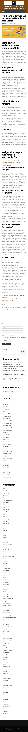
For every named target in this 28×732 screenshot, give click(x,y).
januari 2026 (7, 418)
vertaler (6, 694)
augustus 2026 (8, 402)
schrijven (6, 652)
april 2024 (6, 467)
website (6, 699)
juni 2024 (6, 463)
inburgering (7, 568)
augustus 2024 (8, 458)
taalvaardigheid (20, 289)
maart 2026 (7, 413)
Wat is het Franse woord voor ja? (11, 160)
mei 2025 (6, 437)
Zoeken (5, 349)
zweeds (6, 713)
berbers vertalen (8, 504)
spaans (6, 657)
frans (5, 535)
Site (2, 331)
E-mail (3, 327)
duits (5, 521)
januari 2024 (7, 474)
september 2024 (8, 456)
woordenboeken (5, 292)
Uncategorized (7, 678)
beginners (6, 502)
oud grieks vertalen (9, 626)
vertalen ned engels (21, 291)
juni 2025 (6, 435)
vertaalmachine (8, 685)
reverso (6, 633)
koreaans (6, 584)
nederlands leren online (10, 617)
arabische (6, 497)
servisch (6, 654)
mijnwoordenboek (8, 601)
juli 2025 (6, 432)
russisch (6, 647)
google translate (8, 544)
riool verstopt (7, 640)
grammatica (7, 549)
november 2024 (8, 451)
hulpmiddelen (13, 284)
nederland (6, 610)
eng (5, 528)
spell (5, 659)
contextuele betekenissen (15, 283)
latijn (5, 591)
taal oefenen (7, 666)
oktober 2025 (7, 425)
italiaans (6, 577)
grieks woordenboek (9, 556)
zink (5, 708)
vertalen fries (7, 690)
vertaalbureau (7, 683)
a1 (5, 488)
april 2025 (6, 439)
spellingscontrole (8, 662)
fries (5, 537)
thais (5, 671)
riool (5, 636)
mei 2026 (6, 409)
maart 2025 (7, 442)
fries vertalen (7, 540)
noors (5, 622)
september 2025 (8, 427)
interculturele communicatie (15, 286)
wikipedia (6, 701)
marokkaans (7, 596)
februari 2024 (7, 472)
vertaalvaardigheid (6, 291)
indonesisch (7, 570)
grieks (5, 551)
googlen (6, 547)
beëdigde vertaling (8, 500)
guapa (5, 561)
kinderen (6, 582)
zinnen (6, 711)
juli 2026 (6, 404)
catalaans (6, 511)
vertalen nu (7, 692)
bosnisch (6, 509)
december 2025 (8, 420)
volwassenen (7, 697)
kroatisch (6, 587)
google (6, 542)
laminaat (6, 589)
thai (5, 669)
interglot (6, 572)
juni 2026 (6, 406)
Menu (3, 11)
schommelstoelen (8, 650)
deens (5, 514)
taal (5, 664)
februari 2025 (7, 444)
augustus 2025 (8, 430)
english (6, 533)
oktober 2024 (7, 453)
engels (8, 284)
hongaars (6, 565)
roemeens (6, 643)
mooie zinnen (7, 605)
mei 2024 (6, 465)
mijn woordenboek (8, 598)
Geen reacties (12, 23)
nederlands (4, 287)
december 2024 (8, 449)
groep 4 (6, 558)
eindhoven (6, 526)
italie (5, 579)
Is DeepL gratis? (7, 165)
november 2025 (8, 423)
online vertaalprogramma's (14, 287)
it (4, 575)
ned (5, 608)
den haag (6, 519)
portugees (6, 631)
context (6, 283)
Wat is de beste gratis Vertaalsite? (11, 164)
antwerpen (6, 493)
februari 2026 (7, 416)
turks (5, 676)
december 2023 (8, 477)
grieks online (7, 554)
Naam (3, 323)
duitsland (6, 523)
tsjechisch (6, 673)
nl (4, 619)
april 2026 (6, 411)
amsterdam (7, 490)
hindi (5, 563)
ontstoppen (7, 624)
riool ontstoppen (8, 638)
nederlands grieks (8, 615)
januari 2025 (7, 446)
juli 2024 (6, 460)
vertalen (13, 291)
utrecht (6, 680)
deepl (5, 516)
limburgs (6, 594)
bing (5, 507)
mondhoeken (7, 603)
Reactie (4, 311)
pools (5, 629)
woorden (6, 704)
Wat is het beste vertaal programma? (12, 162)
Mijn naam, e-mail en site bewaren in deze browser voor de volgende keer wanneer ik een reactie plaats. (14, 337)
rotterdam (6, 645)
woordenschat (7, 706)
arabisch (6, 495)
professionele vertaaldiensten (9, 289)
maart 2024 (7, 470)
